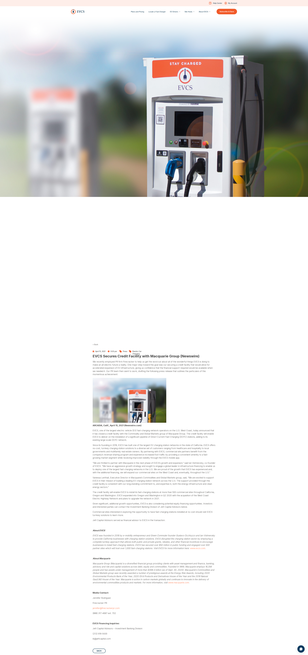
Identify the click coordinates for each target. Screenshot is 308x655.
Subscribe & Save (227, 12)
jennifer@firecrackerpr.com (106, 608)
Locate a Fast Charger (157, 12)
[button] (175, 11)
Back (99, 651)
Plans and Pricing (137, 12)
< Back (95, 344)
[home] (77, 11)
